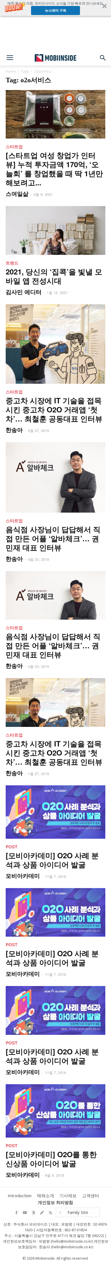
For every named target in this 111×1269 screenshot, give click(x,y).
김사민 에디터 (24, 292)
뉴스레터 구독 (55, 10)
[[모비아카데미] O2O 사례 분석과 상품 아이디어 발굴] (55, 812)
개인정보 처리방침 (55, 1202)
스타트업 (14, 146)
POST (11, 847)
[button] (55, 8)
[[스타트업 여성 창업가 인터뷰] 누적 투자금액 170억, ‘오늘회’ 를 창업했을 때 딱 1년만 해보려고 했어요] (55, 114)
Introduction (20, 1195)
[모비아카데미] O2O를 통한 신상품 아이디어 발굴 (51, 1159)
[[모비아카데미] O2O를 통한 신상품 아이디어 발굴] (55, 1111)
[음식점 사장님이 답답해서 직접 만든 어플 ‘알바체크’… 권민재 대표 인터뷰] (55, 477)
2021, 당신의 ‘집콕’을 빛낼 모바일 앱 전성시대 (54, 276)
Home (11, 71)
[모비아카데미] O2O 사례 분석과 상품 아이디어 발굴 (52, 860)
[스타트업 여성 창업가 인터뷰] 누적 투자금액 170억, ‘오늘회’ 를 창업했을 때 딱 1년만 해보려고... (54, 169)
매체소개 (45, 1195)
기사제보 (68, 1195)
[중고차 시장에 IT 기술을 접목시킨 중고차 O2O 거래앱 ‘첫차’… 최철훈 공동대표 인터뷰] (55, 344)
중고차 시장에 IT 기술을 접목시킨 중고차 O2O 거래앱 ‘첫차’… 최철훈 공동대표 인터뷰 (54, 409)
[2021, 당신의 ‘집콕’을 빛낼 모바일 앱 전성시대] (55, 230)
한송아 (14, 429)
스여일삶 (17, 193)
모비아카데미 (23, 875)
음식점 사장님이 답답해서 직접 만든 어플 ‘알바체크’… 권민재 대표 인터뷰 (53, 538)
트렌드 (12, 263)
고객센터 (90, 1195)
